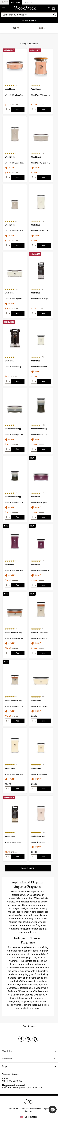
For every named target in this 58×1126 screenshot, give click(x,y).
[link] (29, 20)
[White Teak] (41, 217)
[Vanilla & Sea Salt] (41, 828)
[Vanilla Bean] (41, 693)
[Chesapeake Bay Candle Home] (30, 2)
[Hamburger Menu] (3, 8)
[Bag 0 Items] (53, 8)
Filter (14, 28)
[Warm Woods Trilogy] (15, 421)
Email (5, 1078)
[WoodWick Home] (15, 2)
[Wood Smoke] (15, 149)
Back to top (28, 1026)
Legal (4, 1066)
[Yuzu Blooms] (15, 81)
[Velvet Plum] (41, 489)
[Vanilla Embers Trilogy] (15, 625)
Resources (7, 1058)
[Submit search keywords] (49, 7)
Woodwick (7, 1051)
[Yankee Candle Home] (4, 2)
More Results (27, 868)
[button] (53, 1109)
